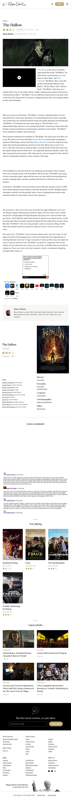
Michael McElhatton (8, 395)
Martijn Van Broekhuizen (44, 402)
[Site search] (52, 4)
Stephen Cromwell (7, 387)
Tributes (5, 775)
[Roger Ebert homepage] (14, 4)
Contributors (52, 768)
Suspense (51, 749)
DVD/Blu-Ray (30, 760)
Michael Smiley (6, 392)
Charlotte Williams (7, 382)
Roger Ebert (29, 772)
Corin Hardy (41, 70)
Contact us (51, 763)
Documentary (30, 746)
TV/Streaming (30, 770)
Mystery (20, 29)
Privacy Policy (52, 795)
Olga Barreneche (42, 389)
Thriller (50, 751)
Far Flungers (6, 770)
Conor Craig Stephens (8, 407)
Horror (27, 751)
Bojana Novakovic (41, 142)
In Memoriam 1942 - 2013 (20, 787)
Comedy (28, 744)
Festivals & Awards (31, 775)
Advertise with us (53, 765)
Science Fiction (52, 746)
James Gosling (41, 395)
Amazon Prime (30, 741)
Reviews (5, 21)
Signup (59, 4)
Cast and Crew (7, 744)
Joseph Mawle (38, 139)
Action (27, 739)
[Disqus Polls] (35, 450)
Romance (51, 744)
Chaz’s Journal (7, 763)
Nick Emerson (41, 409)
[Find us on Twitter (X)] (55, 771)
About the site (52, 760)
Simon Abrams (8, 34)
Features (28, 768)
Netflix (50, 741)
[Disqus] (35, 493)
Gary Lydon (5, 397)
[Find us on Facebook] (49, 771)
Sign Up (5, 751)
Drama (28, 749)
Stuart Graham (6, 404)
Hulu (27, 754)
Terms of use (41, 795)
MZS (4, 768)
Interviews (6, 772)
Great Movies (7, 765)
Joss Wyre (5, 399)
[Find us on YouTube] (52, 771)
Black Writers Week (31, 765)
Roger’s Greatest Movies (10, 739)
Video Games (30, 763)
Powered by (8, 298)
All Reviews (6, 741)
